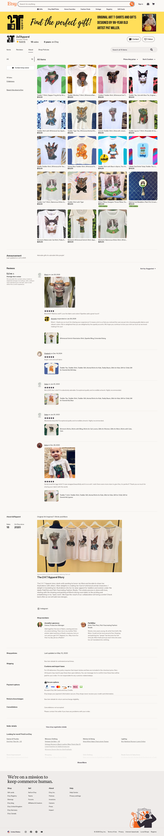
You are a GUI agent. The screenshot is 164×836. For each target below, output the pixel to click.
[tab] (20, 59)
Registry (109, 9)
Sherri (46, 274)
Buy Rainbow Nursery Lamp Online (133, 741)
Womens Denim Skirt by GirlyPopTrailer (58, 749)
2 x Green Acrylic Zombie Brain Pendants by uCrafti (139, 757)
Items (9, 50)
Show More (82, 762)
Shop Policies (43, 50)
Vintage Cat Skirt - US (52, 741)
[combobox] (73, 4)
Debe (46, 384)
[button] (134, 39)
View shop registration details (56, 727)
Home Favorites (69, 9)
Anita (46, 445)
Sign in (140, 4)
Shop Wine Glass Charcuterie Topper (96, 741)
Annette (54, 319)
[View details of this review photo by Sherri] (59, 292)
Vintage (98, 9)
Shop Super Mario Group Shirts (56, 757)
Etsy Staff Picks (53, 9)
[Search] (132, 4)
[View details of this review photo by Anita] (59, 462)
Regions (154, 832)
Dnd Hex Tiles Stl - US (14, 741)
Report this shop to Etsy (15, 90)
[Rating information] (17, 42)
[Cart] (153, 4)
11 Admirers (10, 81)
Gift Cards (121, 9)
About (30, 50)
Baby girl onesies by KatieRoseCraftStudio (97, 757)
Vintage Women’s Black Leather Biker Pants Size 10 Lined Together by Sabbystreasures (63, 745)
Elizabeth (47, 353)
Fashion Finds (85, 9)
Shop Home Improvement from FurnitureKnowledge (17, 758)
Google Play (31, 821)
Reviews (19, 50)
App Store (15, 821)
